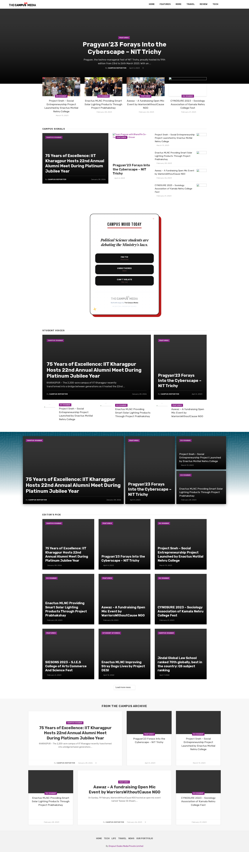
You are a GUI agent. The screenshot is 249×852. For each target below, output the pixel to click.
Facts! (124, 258)
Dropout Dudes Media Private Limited (126, 846)
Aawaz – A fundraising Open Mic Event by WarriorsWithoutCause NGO (145, 104)
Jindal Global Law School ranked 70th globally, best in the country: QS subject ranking (180, 664)
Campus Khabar (53, 137)
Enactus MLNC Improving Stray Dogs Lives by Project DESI (123, 666)
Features (165, 4)
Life (114, 838)
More (178, 4)
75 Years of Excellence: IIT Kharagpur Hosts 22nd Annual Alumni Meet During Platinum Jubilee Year (74, 163)
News (131, 838)
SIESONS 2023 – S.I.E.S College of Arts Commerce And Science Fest (66, 666)
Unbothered (124, 269)
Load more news (123, 687)
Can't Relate (124, 280)
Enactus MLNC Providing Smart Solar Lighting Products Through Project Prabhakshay (103, 104)
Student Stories (111, 633)
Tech (215, 4)
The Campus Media (131, 303)
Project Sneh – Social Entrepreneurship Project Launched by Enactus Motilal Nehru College (61, 106)
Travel (190, 4)
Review (203, 4)
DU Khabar (61, 96)
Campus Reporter (117, 68)
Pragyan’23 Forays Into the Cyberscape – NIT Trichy (124, 48)
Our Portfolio (144, 838)
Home (152, 4)
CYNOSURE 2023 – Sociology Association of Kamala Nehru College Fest (187, 104)
